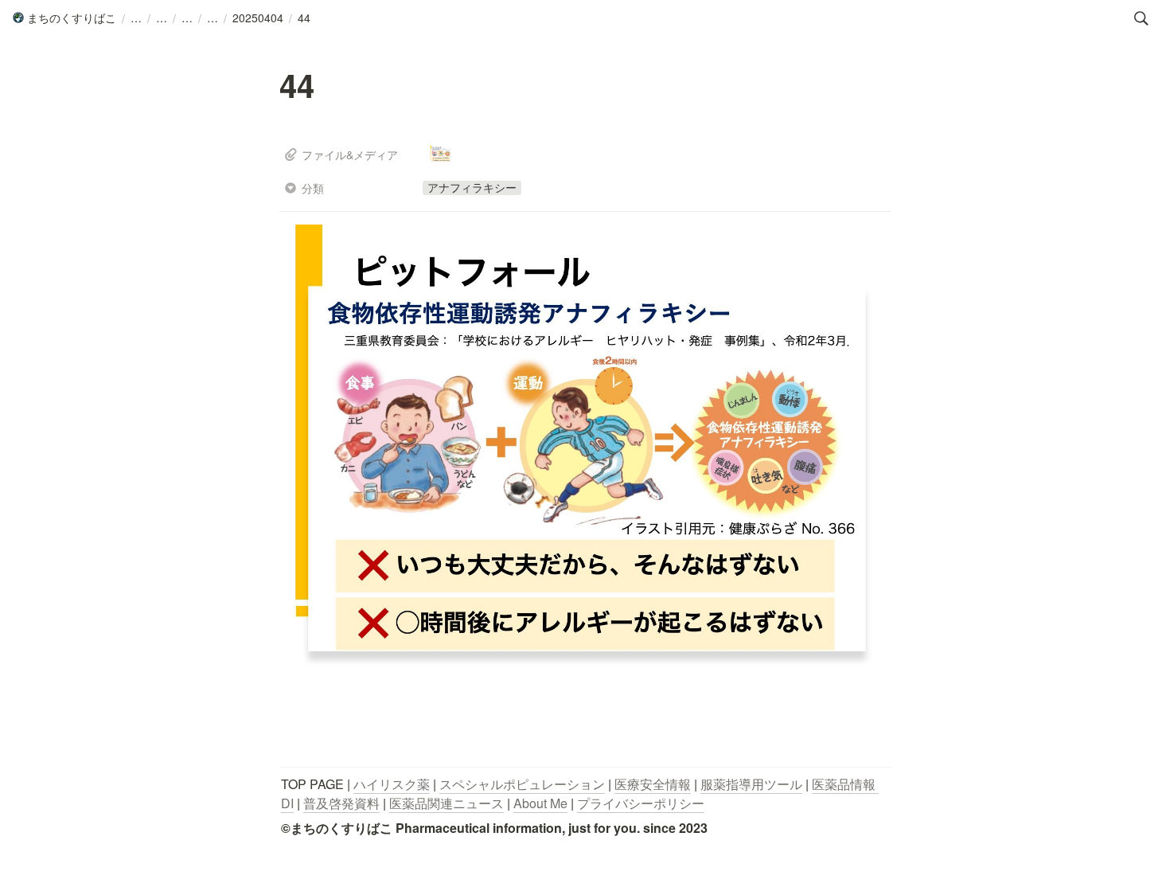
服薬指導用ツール (751, 784)
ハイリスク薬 (391, 784)
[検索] (1141, 18)
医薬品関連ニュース (446, 803)
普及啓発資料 (341, 803)
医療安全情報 (652, 784)
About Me (540, 803)
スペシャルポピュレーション (522, 784)
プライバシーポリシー (640, 803)
